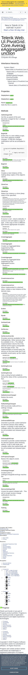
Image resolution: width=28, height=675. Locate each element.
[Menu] (2, 12)
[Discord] (6, 589)
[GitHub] (6, 587)
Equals (3, 315)
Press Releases (7, 625)
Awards (5, 623)
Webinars (5, 551)
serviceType (9, 357)
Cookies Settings (14, 672)
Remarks (5, 197)
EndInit (3, 308)
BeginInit (4, 164)
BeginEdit (4, 133)
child (13, 125)
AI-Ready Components (13, 534)
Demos (5, 545)
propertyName (10, 463)
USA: (11, 570)
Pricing (4, 539)
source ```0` (6, 228)
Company (5, 621)
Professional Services (8, 553)
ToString (3, 508)
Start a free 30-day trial (14, 30)
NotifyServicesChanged (8, 395)
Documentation (7, 546)
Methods (4, 111)
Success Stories (7, 563)
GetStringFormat (6, 366)
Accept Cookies (14, 668)
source (12, 209)
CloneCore (4, 184)
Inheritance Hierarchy (10, 63)
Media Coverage (7, 626)
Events (4, 557)
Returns (5, 129)
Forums (5, 549)
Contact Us (6, 569)
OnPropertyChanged (7, 456)
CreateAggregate (6, 237)
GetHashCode (5, 322)
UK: (11, 571)
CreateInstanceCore (7, 278)
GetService (4, 329)
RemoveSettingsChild (8, 489)
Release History (7, 548)
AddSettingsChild (6, 115)
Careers (5, 627)
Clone (3, 171)
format (8, 386)
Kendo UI (2, 531)
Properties (5, 91)
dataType (8, 383)
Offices (4, 629)
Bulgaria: (12, 574)
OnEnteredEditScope (8, 420)
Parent (6, 102)
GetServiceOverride (7, 336)
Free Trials (5, 537)
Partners (5, 554)
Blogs (4, 550)
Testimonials (6, 564)
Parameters (6, 123)
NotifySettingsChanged (8, 404)
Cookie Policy (19, 662)
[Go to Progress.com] (4, 608)
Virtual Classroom (7, 555)
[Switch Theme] (25, 12)
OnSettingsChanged (7, 470)
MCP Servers (3, 534)
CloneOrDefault (6, 217)
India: (12, 573)
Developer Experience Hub (10, 544)
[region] (14, 664)
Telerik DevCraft (4, 529)
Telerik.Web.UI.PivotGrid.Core (11, 18)
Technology (6, 622)
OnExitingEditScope (7, 438)
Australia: (12, 575)
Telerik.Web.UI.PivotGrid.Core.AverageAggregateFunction (14, 19)
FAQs (4, 558)
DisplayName (7, 95)
